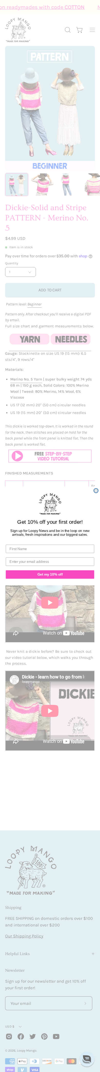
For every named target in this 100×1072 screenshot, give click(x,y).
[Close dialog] (96, 491)
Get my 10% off (50, 574)
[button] (86, 1059)
